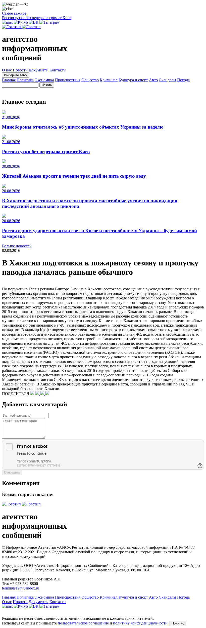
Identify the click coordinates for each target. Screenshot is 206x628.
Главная (9, 80)
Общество (90, 80)
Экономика (44, 80)
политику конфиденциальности (140, 623)
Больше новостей (17, 246)
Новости (20, 70)
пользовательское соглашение (83, 623)
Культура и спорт (133, 80)
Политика (25, 80)
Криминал (109, 80)
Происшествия (67, 80)
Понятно (178, 623)
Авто (153, 80)
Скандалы (167, 80)
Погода (183, 80)
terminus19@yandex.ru (20, 588)
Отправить (12, 472)
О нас (7, 70)
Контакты (57, 70)
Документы (38, 70)
